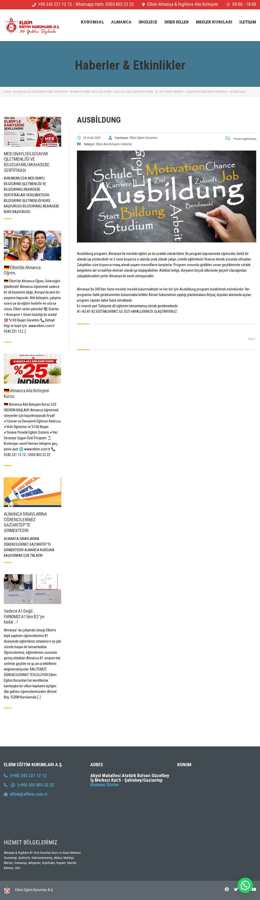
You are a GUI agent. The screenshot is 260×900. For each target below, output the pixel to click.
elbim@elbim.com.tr (28, 794)
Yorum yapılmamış (244, 139)
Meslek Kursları (214, 22)
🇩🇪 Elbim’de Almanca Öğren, (22, 270)
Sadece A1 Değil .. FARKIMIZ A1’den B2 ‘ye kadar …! (24, 616)
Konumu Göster (104, 784)
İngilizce (148, 22)
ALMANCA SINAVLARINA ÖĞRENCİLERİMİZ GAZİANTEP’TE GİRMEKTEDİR (25, 522)
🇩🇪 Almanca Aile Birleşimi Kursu (26, 393)
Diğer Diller (176, 22)
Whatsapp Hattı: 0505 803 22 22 (104, 4)
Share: (252, 339)
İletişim (247, 22)
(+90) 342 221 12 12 (27, 775)
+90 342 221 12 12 (55, 4)
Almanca (121, 22)
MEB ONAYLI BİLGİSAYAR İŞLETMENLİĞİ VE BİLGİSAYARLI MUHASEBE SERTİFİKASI (27, 162)
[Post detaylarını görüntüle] (32, 132)
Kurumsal (92, 22)
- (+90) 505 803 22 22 (31, 785)
